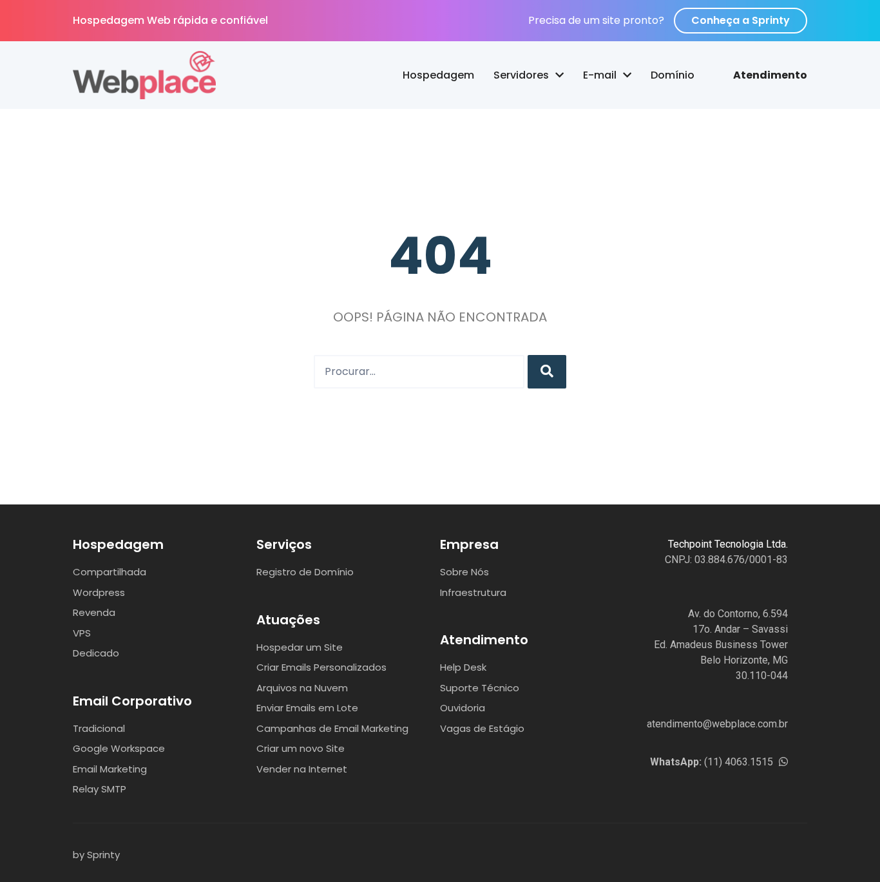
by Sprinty (96, 854)
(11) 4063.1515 (713, 762)
